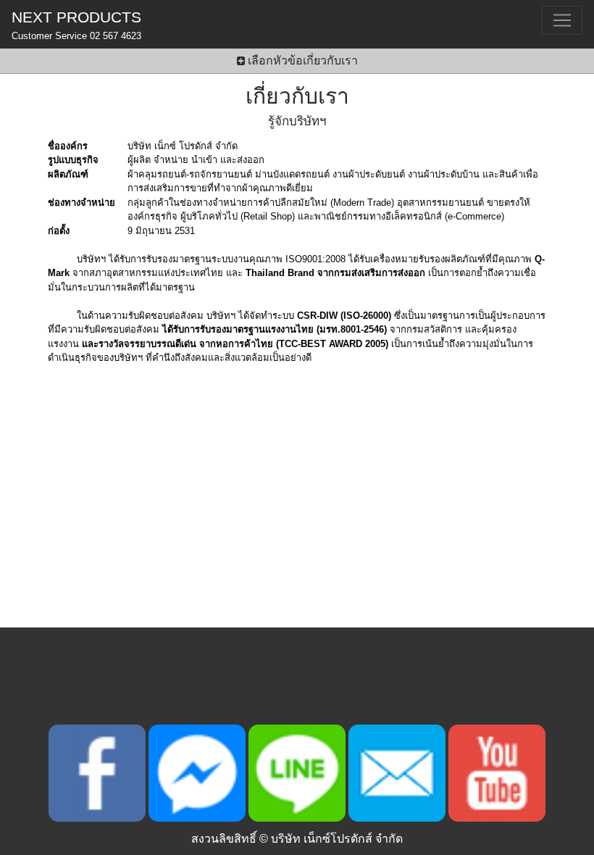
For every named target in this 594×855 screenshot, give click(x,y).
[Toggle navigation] (562, 20)
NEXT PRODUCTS (76, 25)
